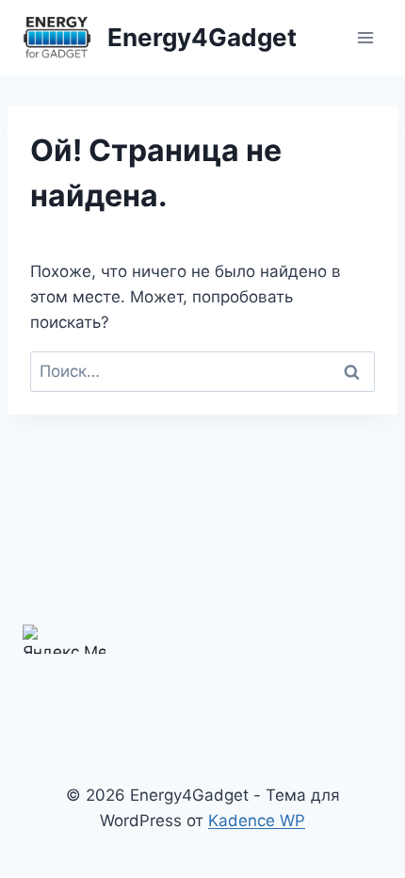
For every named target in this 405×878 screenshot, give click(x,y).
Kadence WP (256, 820)
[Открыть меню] (365, 37)
